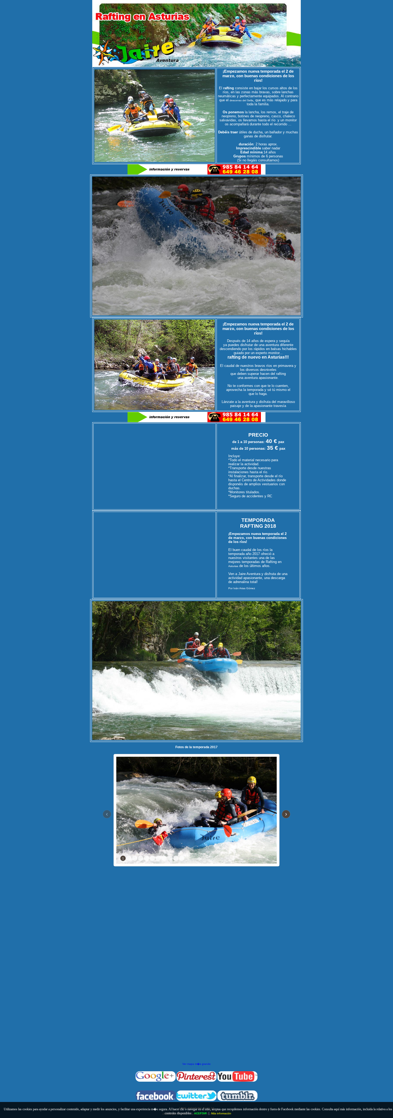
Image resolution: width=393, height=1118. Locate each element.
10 (176, 858)
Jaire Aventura (264, 858)
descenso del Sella (241, 100)
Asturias (233, 566)
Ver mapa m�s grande (196, 1063)
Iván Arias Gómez (244, 588)
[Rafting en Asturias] (196, 65)
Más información (221, 1113)
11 (181, 858)
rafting (234, 357)
